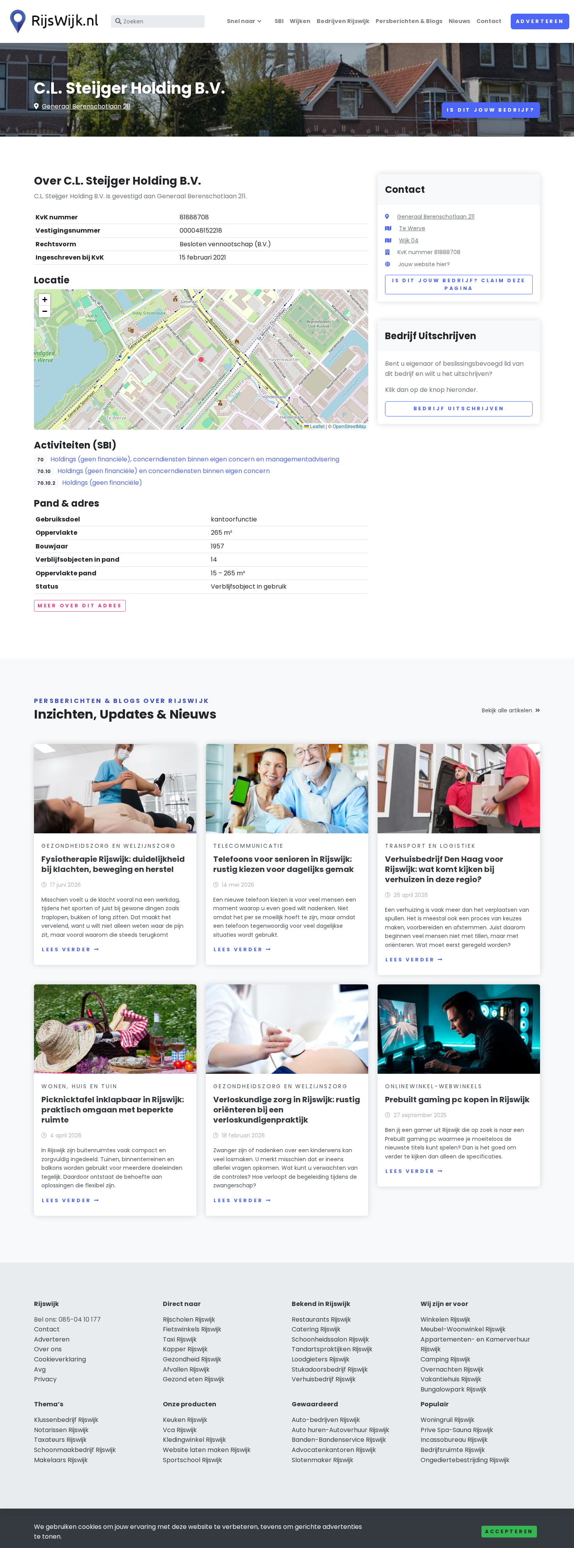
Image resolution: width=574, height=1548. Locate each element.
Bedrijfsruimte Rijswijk (453, 1449)
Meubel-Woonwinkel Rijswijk (463, 1329)
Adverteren (540, 21)
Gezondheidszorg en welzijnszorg (108, 846)
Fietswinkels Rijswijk (192, 1329)
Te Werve (412, 228)
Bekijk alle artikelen (507, 710)
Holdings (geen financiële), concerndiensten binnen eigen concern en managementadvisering (194, 459)
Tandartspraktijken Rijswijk (332, 1349)
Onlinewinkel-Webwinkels (433, 1086)
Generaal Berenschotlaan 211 (86, 106)
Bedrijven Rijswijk (343, 21)
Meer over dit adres (79, 605)
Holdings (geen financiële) (102, 482)
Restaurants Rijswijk (321, 1319)
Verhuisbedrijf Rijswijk (324, 1379)
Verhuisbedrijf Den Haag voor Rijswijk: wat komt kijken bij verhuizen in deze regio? (444, 869)
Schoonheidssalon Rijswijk (330, 1339)
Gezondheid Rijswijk (192, 1359)
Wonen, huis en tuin (79, 1086)
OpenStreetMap (349, 426)
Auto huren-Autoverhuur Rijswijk (340, 1429)
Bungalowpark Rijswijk (454, 1389)
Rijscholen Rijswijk (189, 1319)
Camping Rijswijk (446, 1359)
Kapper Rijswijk (185, 1349)
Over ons (48, 1349)
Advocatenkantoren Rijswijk (334, 1449)
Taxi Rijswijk (180, 1339)
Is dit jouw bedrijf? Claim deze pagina (459, 284)
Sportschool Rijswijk (192, 1459)
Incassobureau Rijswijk (454, 1439)
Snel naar (241, 21)
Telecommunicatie (248, 846)
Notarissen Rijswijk (61, 1429)
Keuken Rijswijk (185, 1419)
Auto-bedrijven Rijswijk (326, 1419)
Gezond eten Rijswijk (194, 1379)
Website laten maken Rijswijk (207, 1449)
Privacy (45, 1379)
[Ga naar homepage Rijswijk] (51, 21)
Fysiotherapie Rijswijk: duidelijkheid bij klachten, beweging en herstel (113, 864)
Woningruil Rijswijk (447, 1419)
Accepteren (509, 1531)
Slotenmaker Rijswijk (322, 1459)
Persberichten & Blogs (409, 21)
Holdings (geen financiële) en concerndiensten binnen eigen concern (163, 470)
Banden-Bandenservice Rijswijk (339, 1439)
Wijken (300, 21)
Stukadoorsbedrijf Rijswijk (330, 1369)
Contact (488, 21)
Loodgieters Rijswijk (320, 1359)
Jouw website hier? (424, 264)
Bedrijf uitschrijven (459, 408)
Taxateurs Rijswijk (60, 1439)
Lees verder (66, 949)
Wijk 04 (409, 240)
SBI (279, 21)
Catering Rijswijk (316, 1329)
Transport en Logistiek (430, 846)
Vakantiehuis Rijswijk (451, 1379)
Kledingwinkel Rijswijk (194, 1439)
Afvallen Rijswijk (186, 1369)
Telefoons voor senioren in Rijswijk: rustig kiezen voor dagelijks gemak (283, 864)
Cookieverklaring (60, 1359)
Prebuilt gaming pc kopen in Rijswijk (457, 1099)
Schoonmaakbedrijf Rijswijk (75, 1449)
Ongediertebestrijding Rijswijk (465, 1459)
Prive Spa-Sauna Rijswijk (457, 1429)
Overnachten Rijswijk (452, 1369)
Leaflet (316, 426)
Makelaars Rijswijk (61, 1459)
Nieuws (459, 21)
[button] (201, 359)
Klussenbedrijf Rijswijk (66, 1419)
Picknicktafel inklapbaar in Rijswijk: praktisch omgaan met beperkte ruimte (112, 1109)
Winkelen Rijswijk (446, 1319)
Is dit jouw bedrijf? (491, 110)
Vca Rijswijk (180, 1429)
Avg (40, 1369)
